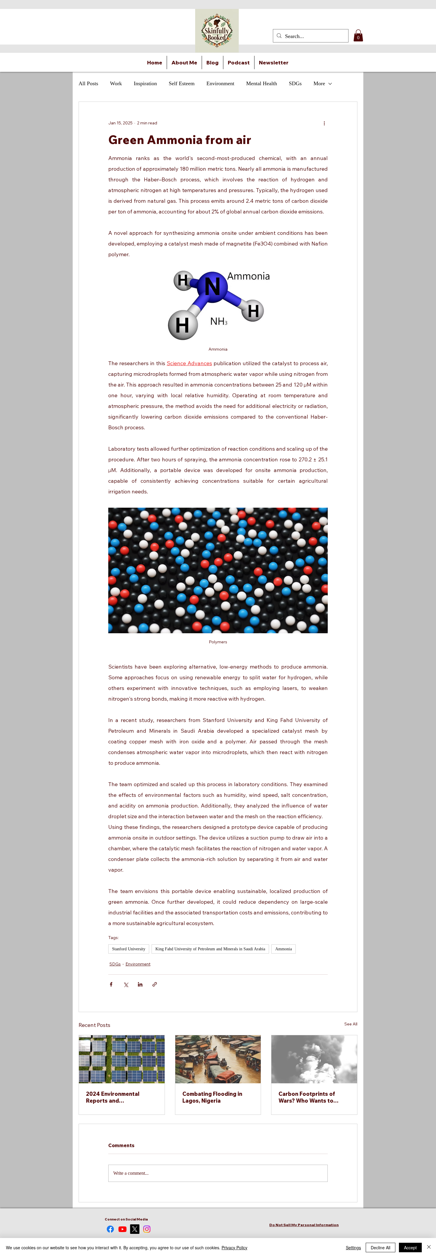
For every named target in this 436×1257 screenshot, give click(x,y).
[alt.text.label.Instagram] (147, 1229)
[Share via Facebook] (111, 984)
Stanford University (128, 949)
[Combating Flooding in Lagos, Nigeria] (218, 1059)
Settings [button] (353, 1247)
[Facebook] (110, 1229)
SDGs (295, 83)
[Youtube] (122, 1229)
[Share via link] (154, 984)
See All (350, 1024)
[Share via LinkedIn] (140, 984)
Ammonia (283, 949)
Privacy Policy (234, 1247)
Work (116, 83)
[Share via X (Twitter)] (125, 984)
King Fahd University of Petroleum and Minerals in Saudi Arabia (210, 949)
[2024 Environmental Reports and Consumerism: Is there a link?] (122, 1059)
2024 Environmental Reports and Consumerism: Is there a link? (117, 1097)
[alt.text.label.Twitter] (134, 1229)
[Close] (428, 1247)
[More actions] (324, 123)
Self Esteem (182, 83)
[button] (358, 35)
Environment (220, 83)
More (319, 83)
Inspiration (145, 83)
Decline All (380, 1247)
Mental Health (261, 83)
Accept (410, 1247)
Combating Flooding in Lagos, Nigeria (212, 1097)
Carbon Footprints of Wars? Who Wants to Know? (307, 1097)
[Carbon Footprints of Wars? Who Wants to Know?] (314, 1059)
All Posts (88, 83)
